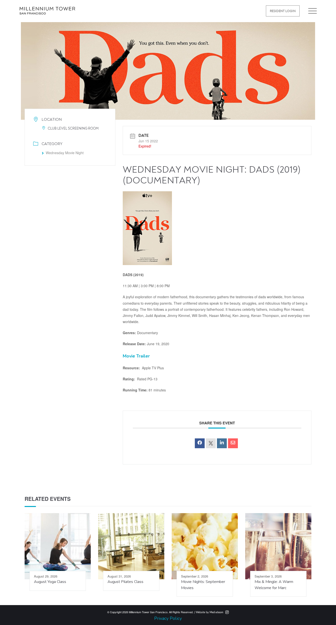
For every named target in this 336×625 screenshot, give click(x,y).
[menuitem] (283, 10)
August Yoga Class (50, 581)
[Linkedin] (222, 443)
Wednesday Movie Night (65, 152)
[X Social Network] (211, 443)
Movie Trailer (136, 356)
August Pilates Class (125, 581)
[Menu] (311, 11)
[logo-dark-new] (47, 14)
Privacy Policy (168, 618)
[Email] (233, 443)
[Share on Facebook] (200, 443)
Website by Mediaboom (209, 612)
